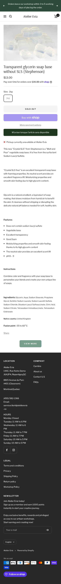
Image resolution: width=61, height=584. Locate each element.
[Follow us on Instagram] (13, 450)
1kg (8, 98)
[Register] (47, 530)
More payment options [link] (30, 125)
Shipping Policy (11, 476)
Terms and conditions (14, 465)
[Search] (10, 16)
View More (30, 344)
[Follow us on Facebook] (7, 450)
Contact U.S (39, 376)
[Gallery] (30, 43)
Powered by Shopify (25, 550)
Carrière (37, 366)
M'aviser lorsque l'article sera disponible (30, 132)
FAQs (35, 382)
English (8, 542)
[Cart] (55, 16)
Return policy (10, 481)
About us (37, 371)
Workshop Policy (11, 487)
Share (6, 333)
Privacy (7, 471)
